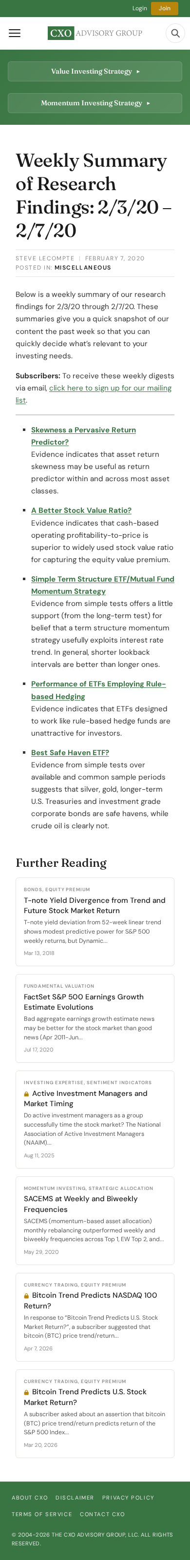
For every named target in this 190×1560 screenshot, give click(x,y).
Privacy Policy (128, 1497)
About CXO (30, 1497)
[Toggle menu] (14, 33)
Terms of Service (42, 1514)
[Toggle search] (175, 33)
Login (140, 8)
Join (165, 8)
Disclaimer (75, 1497)
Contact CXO (102, 1514)
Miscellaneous (83, 268)
